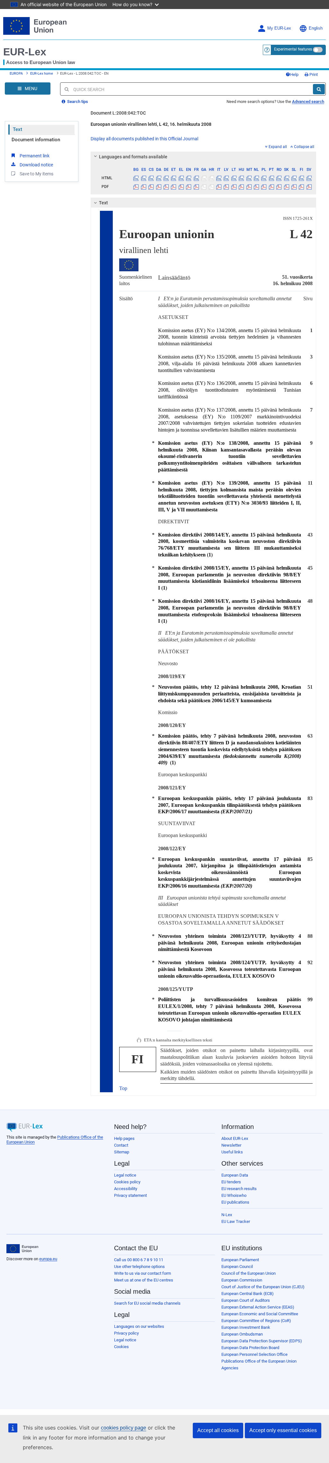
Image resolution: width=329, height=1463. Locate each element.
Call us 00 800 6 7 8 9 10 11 (138, 1259)
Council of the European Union (248, 1273)
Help (294, 74)
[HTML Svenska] (309, 178)
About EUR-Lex (234, 1138)
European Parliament (240, 1259)
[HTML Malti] (248, 178)
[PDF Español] (143, 186)
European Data (234, 1175)
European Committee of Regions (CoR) (256, 1320)
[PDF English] (188, 186)
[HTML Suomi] (301, 178)
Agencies (229, 1367)
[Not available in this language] (203, 178)
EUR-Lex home (41, 73)
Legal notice (125, 1175)
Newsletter (231, 1145)
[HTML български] (135, 178)
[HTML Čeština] (151, 178)
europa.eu (48, 1258)
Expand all (278, 146)
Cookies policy (127, 1181)
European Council (237, 1266)
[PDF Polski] (263, 186)
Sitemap (121, 1152)
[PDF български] (135, 186)
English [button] (316, 28)
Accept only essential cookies (283, 1430)
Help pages (124, 1138)
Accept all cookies (218, 1430)
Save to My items (36, 173)
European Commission (241, 1280)
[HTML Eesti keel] (173, 178)
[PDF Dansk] (158, 186)
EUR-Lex (24, 52)
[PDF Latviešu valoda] (226, 186)
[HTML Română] (278, 178)
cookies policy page (123, 1427)
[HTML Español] (143, 178)
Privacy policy (126, 1333)
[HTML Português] (271, 178)
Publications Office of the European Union (259, 1361)
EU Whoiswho (233, 1195)
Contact (121, 1145)
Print (313, 74)
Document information (36, 140)
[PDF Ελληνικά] (181, 186)
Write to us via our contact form (142, 1273)
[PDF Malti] (248, 186)
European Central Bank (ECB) (247, 1293)
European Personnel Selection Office (254, 1354)
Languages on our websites (139, 1326)
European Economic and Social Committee (259, 1313)
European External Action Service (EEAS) (257, 1307)
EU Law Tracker (235, 1221)
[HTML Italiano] (218, 178)
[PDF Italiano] (218, 186)
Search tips (77, 101)
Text (17, 129)
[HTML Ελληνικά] (181, 178)
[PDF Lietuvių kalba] (233, 186)
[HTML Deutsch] (166, 178)
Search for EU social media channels (147, 1303)
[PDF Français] (196, 186)
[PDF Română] (278, 186)
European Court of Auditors (245, 1300)
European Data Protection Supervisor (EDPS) (261, 1340)
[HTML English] (188, 178)
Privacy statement (130, 1195)
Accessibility (125, 1188)
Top (123, 1088)
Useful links (232, 1152)
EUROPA (16, 73)
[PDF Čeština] (151, 186)
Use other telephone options (139, 1266)
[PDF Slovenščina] (294, 186)
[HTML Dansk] (158, 178)
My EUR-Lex (279, 28)
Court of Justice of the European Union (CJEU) (263, 1286)
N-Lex (226, 1214)
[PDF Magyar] (241, 186)
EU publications (235, 1202)
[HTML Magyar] (241, 178)
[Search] (319, 89)
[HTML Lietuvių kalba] (233, 178)
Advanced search (308, 101)
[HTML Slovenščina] (294, 178)
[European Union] (22, 1248)
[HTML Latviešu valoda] (226, 178)
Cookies (121, 1346)
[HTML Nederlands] (256, 178)
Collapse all (304, 146)
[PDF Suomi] (301, 186)
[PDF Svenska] (309, 186)
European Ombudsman (242, 1334)
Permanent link (34, 155)
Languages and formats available (133, 156)
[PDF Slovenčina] (286, 186)
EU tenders (231, 1181)
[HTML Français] (196, 178)
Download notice (36, 164)
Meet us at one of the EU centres (143, 1280)
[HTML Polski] (263, 178)
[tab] (203, 157)
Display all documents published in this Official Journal (144, 138)
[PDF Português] (271, 186)
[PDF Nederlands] (256, 186)
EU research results (239, 1188)
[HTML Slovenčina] (286, 178)
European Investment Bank (245, 1327)
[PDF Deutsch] (166, 186)
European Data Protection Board (250, 1347)
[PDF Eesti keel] (173, 186)
